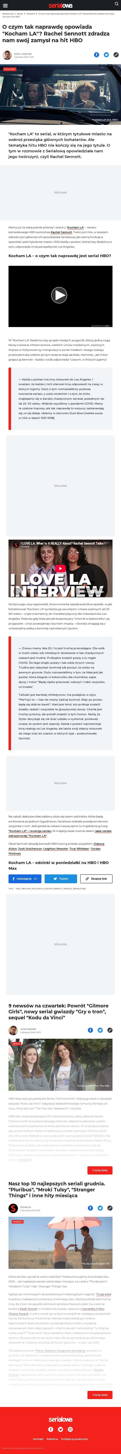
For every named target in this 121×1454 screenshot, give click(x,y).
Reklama (52, 1439)
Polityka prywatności (74, 1439)
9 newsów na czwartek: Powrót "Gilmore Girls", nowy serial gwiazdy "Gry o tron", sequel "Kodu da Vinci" (59, 1012)
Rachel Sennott (61, 232)
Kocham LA (75, 227)
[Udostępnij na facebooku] (96, 55)
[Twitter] (60, 1430)
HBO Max (26, 888)
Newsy (20, 13)
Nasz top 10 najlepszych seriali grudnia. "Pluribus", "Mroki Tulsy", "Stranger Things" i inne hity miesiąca (57, 1189)
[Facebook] (51, 1430)
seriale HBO (79, 888)
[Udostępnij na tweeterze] (106, 55)
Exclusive (31, 13)
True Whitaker (79, 848)
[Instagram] (70, 1430)
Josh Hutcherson (30, 848)
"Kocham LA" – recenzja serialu (30, 831)
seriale (68, 888)
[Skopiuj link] (116, 55)
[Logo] (60, 1419)
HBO (18, 888)
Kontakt (38, 1439)
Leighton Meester (55, 848)
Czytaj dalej (99, 1170)
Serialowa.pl (7, 13)
